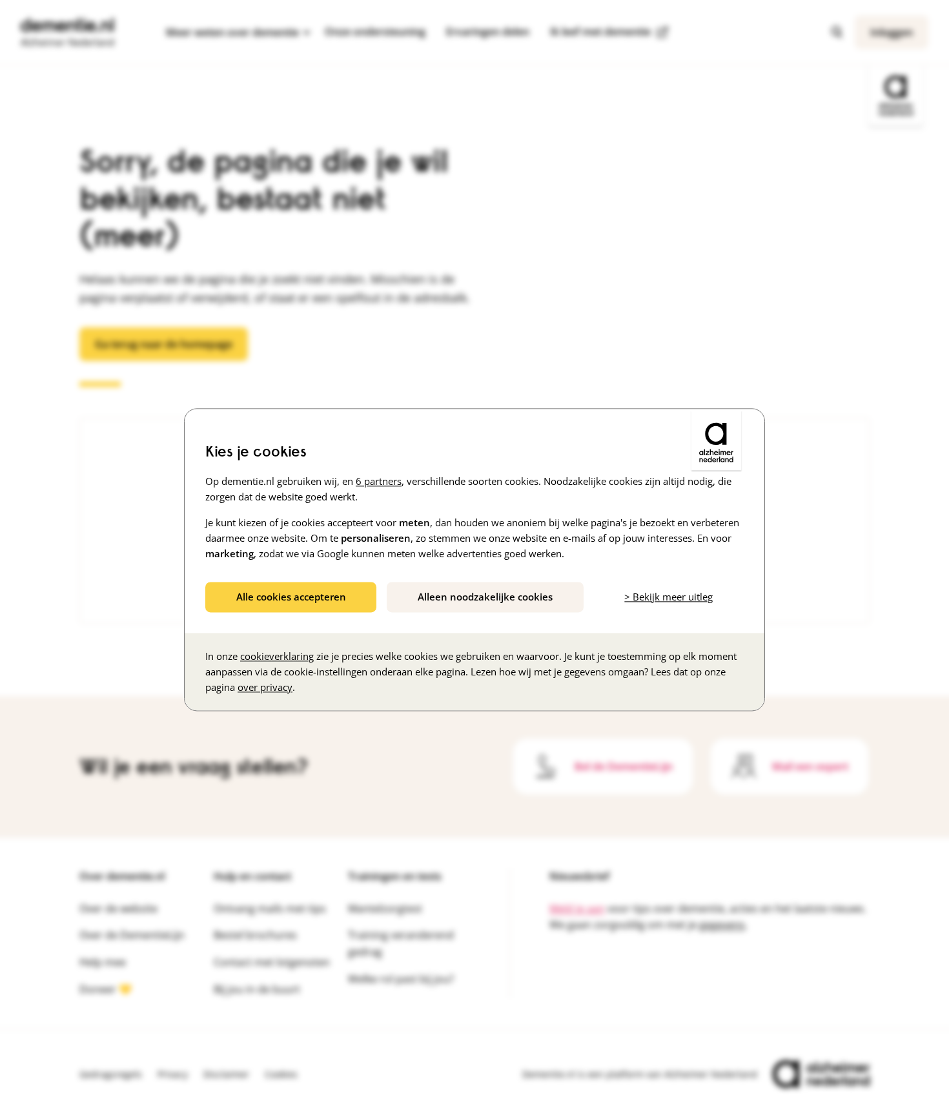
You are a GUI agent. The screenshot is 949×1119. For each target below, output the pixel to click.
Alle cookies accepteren (291, 596)
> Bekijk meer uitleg (668, 596)
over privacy (265, 687)
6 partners (379, 481)
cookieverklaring (277, 656)
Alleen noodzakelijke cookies (485, 596)
